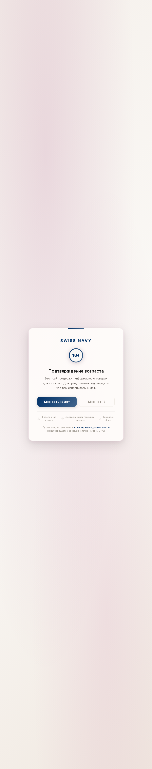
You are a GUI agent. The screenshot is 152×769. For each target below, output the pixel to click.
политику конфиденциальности (92, 427)
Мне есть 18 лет (57, 402)
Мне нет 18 (96, 402)
